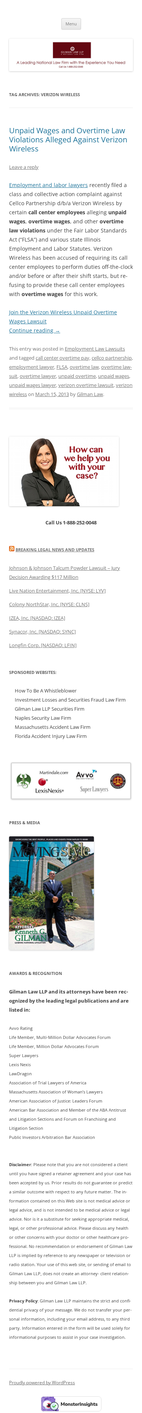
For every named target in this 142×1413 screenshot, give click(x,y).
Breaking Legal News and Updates (55, 549)
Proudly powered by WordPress (42, 1382)
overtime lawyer (38, 376)
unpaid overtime (77, 376)
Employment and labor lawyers (48, 185)
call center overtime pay (62, 357)
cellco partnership (112, 357)
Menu (71, 24)
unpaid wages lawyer (32, 385)
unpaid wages (113, 376)
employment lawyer (31, 366)
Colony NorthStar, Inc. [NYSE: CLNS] (49, 604)
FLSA (61, 366)
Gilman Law (90, 394)
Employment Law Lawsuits (95, 348)
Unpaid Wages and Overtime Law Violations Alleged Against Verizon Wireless (68, 139)
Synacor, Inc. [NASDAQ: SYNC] (42, 631)
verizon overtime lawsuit (86, 385)
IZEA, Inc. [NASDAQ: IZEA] (37, 617)
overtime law (84, 366)
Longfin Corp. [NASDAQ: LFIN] (42, 645)
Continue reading (34, 330)
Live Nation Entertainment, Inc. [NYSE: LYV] (57, 590)
